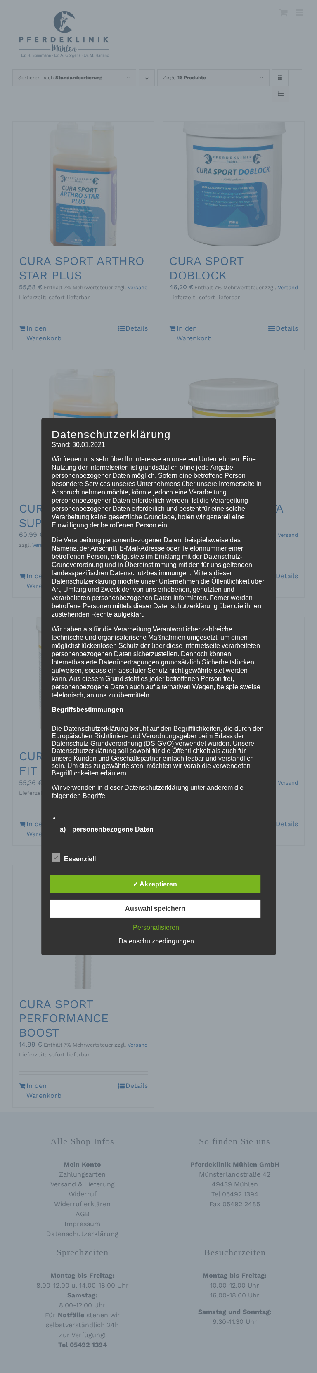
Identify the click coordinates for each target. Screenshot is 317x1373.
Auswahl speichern (155, 908)
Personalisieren (156, 927)
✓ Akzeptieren (155, 884)
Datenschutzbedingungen (156, 941)
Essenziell (80, 859)
